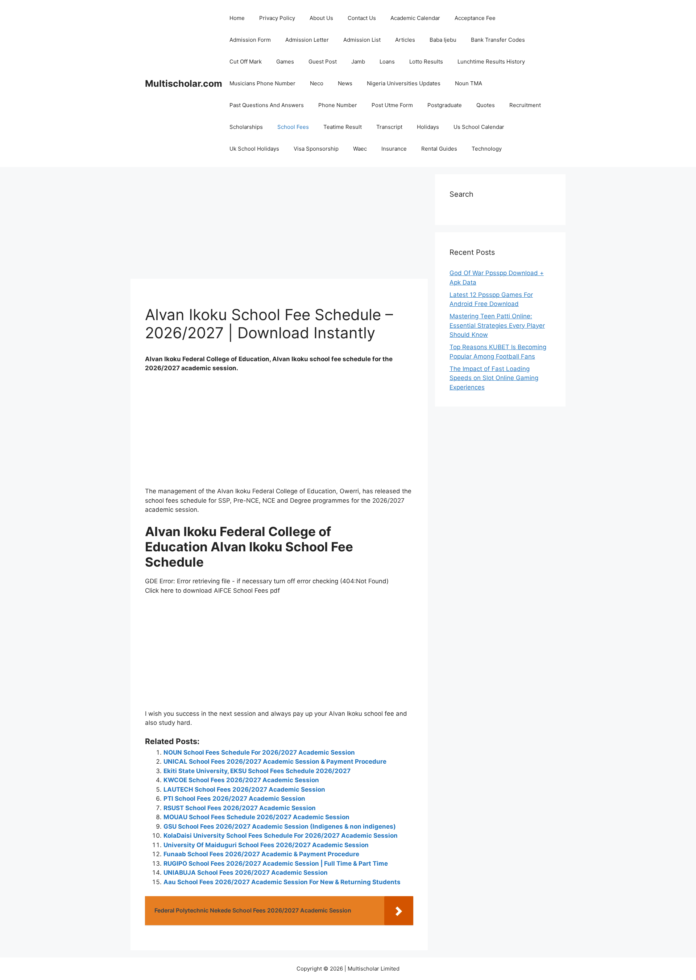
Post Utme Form (392, 105)
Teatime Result (342, 126)
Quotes (485, 105)
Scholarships (246, 126)
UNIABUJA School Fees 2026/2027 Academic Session (245, 872)
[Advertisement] (279, 225)
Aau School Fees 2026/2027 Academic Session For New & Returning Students (282, 882)
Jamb (358, 61)
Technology (487, 148)
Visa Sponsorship (316, 148)
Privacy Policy (277, 18)
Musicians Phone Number (262, 83)
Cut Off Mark (245, 61)
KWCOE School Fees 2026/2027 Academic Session (241, 780)
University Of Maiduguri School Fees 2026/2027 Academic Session (266, 845)
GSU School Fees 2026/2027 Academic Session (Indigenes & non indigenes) (279, 826)
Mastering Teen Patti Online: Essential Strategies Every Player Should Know (497, 325)
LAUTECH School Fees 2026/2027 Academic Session (244, 789)
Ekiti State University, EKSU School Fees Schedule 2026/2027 (257, 771)
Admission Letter (307, 39)
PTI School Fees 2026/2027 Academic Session (234, 798)
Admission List (362, 39)
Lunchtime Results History (491, 61)
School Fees (293, 126)
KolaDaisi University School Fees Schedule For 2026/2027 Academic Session (280, 835)
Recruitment (525, 105)
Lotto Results (426, 61)
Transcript (389, 126)
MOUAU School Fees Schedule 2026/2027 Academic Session (256, 817)
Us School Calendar (478, 126)
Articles (405, 39)
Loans (387, 61)
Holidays (428, 126)
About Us (321, 18)
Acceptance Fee (475, 18)
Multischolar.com (183, 83)
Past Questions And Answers (266, 105)
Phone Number (337, 105)
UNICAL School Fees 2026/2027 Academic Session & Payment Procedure (274, 761)
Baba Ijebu (443, 39)
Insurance (394, 148)
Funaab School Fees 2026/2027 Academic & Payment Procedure (261, 854)
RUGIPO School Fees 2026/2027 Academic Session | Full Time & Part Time (275, 863)
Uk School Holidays (254, 148)
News (345, 83)
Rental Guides (439, 148)
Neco (316, 83)
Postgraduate (444, 105)
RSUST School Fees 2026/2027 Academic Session (239, 808)
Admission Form (250, 39)
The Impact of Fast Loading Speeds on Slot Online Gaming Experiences (494, 378)
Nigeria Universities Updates (403, 83)
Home (237, 18)
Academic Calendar (415, 18)
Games (285, 61)
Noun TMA (468, 83)
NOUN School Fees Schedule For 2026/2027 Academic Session (259, 752)
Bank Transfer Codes (498, 39)
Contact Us (362, 18)
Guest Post (322, 61)
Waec (360, 148)
